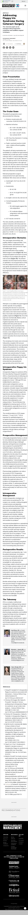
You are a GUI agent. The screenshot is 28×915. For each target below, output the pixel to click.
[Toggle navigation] (25, 5)
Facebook (21, 838)
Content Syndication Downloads (14, 847)
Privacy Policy (14, 903)
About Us (5, 839)
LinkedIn (21, 843)
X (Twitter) (21, 840)
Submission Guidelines (14, 844)
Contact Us (5, 845)
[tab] (9, 44)
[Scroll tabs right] (24, 44)
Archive (5, 840)
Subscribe (5, 837)
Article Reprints (13, 837)
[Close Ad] (25, 908)
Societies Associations (14, 841)
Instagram (21, 842)
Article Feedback (5, 843)
